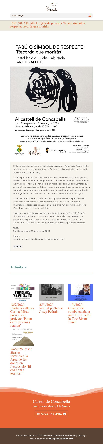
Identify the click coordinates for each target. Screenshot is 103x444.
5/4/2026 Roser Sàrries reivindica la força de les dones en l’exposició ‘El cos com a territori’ (21, 361)
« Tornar (17, 246)
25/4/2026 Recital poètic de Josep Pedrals (51, 308)
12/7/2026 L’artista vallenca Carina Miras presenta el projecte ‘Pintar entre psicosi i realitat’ (22, 315)
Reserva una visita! (49, 414)
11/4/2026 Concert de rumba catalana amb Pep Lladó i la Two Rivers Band (79, 313)
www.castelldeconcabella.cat (60, 435)
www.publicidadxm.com (61, 439)
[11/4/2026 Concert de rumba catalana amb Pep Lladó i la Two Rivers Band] (80, 292)
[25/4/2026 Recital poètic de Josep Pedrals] (51, 292)
